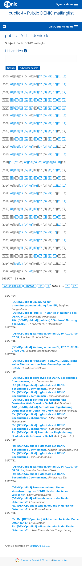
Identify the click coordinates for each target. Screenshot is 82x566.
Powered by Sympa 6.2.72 (32, 560)
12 (63, 76)
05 (30, 84)
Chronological (12, 285)
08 (45, 76)
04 (26, 84)
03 (21, 84)
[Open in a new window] (25, 51)
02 (16, 84)
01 (11, 84)
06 (35, 84)
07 (40, 76)
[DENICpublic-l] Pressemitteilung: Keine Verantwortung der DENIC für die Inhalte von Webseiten (40, 491)
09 (49, 76)
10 (54, 76)
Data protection (60, 560)
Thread (30, 285)
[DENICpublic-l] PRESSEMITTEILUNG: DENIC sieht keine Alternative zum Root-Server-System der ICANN (44, 364)
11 (59, 76)
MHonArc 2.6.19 (39, 545)
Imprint (49, 560)
